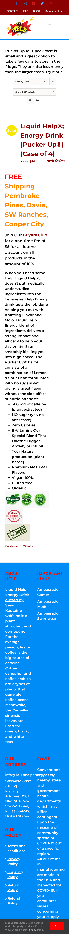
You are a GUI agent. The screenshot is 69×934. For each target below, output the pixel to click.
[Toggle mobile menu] (62, 25)
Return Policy (13, 887)
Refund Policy (13, 900)
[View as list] (37, 100)
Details (29, 546)
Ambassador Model (48, 604)
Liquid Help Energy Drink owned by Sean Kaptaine (17, 600)
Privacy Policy (13, 861)
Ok (57, 926)
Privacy (31, 929)
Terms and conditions (16, 848)
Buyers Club (35, 235)
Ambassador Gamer (48, 592)
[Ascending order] (52, 81)
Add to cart (13, 546)
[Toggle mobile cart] (49, 25)
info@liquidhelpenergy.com (18, 775)
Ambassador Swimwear (48, 616)
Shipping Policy (15, 874)
